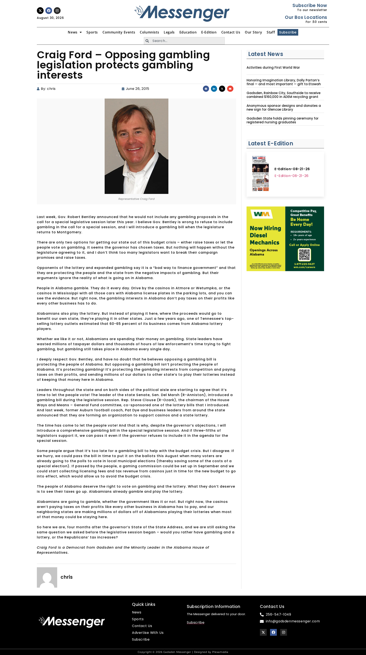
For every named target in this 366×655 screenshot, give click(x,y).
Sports (92, 32)
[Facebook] (48, 10)
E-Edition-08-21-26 (292, 169)
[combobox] (184, 41)
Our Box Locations (306, 17)
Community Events (119, 32)
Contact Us (230, 32)
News (72, 32)
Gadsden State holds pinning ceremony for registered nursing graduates (283, 120)
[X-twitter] (40, 10)
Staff (271, 32)
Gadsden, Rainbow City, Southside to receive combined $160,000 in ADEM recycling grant (283, 95)
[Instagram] (57, 10)
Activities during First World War (273, 68)
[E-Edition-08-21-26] (260, 174)
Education (188, 32)
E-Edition (208, 32)
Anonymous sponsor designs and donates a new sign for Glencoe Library (284, 107)
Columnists (149, 32)
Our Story (253, 32)
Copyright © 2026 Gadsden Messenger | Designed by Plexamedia (183, 652)
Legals (169, 32)
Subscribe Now (310, 5)
